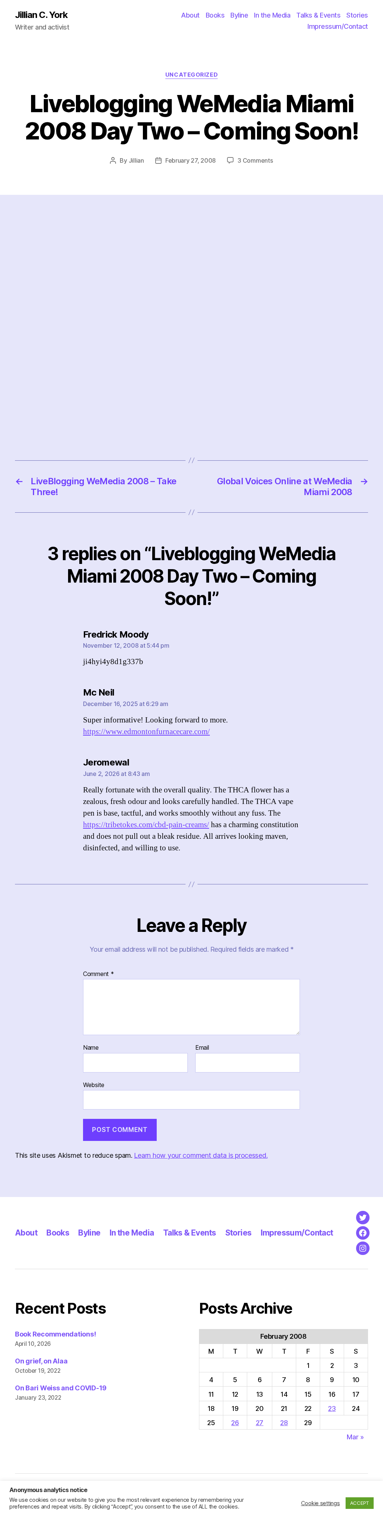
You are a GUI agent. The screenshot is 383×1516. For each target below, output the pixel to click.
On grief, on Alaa (41, 1361)
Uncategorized (191, 74)
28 (284, 1423)
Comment (98, 974)
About (190, 15)
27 (259, 1423)
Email (202, 1047)
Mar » (355, 1437)
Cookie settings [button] (320, 1503)
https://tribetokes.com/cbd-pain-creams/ (146, 825)
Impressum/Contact (337, 26)
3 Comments (255, 160)
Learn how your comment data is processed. (200, 1155)
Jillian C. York (41, 14)
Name (91, 1047)
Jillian (136, 160)
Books (215, 15)
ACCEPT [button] (359, 1503)
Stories (357, 15)
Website (93, 1084)
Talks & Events (318, 15)
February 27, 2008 (190, 160)
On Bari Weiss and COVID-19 (61, 1388)
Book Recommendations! (55, 1334)
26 (235, 1423)
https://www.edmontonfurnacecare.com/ (146, 732)
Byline (239, 15)
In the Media (272, 15)
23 (331, 1408)
